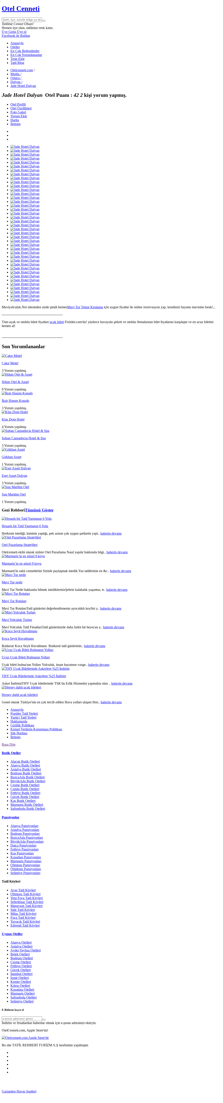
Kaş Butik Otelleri (22, 801)
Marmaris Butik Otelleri (26, 804)
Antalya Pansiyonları (24, 830)
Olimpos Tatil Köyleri (25, 894)
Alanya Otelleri (21, 942)
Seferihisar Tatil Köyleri (26, 902)
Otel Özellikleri (21, 108)
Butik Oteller (11, 753)
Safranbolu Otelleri (23, 997)
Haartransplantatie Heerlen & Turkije (111, 1091)
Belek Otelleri (20, 954)
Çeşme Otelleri (20, 962)
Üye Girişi (9, 32)
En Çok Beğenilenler (24, 51)
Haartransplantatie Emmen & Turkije (55, 1099)
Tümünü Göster (39, 510)
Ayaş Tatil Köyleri (23, 890)
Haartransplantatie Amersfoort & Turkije (55, 1095)
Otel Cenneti (21, 8)
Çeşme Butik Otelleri (24, 785)
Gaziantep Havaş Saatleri (19, 1091)
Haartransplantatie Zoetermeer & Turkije (110, 1095)
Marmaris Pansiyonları (25, 861)
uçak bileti (57, 322)
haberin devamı (111, 533)
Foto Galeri (18, 112)
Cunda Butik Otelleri (24, 789)
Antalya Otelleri (21, 946)
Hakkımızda (18, 721)
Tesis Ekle (17, 59)
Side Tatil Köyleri (22, 910)
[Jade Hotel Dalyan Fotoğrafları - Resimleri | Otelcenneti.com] (24, 146)
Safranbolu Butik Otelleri (27, 808)
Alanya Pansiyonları (24, 826)
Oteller (15, 47)
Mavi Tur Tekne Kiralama (85, 307)
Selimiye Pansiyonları (25, 873)
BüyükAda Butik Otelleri (27, 781)
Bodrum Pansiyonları (25, 833)
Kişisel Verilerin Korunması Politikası (36, 729)
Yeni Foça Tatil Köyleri (26, 898)
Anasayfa (17, 43)
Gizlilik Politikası (22, 725)
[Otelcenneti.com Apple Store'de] (25, 1038)
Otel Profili (18, 104)
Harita (14, 120)
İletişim (15, 124)
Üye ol (21, 32)
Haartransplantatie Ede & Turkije (103, 1099)
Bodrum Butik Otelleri (25, 773)
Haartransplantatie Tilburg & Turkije (61, 1091)
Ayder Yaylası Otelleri (25, 950)
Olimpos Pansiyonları (25, 865)
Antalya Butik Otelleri (25, 769)
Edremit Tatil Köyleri (25, 925)
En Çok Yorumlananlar (26, 55)
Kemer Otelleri (20, 982)
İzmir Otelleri (19, 978)
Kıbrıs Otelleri (20, 985)
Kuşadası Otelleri (22, 989)
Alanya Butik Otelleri (25, 765)
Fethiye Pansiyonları (24, 849)
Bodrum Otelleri (21, 958)
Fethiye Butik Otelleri (25, 793)
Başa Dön (8, 744)
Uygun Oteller (12, 934)
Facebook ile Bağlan (16, 36)
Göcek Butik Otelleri (24, 797)
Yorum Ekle (18, 116)
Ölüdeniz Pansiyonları (25, 869)
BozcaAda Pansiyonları (26, 837)
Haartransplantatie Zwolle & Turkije (163, 1095)
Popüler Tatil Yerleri (24, 713)
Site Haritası (18, 733)
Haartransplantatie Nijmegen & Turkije (163, 1091)
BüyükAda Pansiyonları (27, 841)
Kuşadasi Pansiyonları (25, 857)
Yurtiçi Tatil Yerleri (23, 717)
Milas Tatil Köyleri (23, 913)
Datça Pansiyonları (23, 845)
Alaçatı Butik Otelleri (25, 761)
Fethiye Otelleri (21, 966)
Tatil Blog (17, 63)
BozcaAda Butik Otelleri (27, 777)
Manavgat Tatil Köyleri (26, 906)
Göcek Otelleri (20, 970)
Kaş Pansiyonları (22, 853)
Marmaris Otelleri (22, 993)
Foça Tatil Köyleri (22, 917)
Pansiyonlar (10, 817)
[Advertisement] (34, 1083)
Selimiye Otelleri (22, 1001)
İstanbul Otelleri (21, 974)
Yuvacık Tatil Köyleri (25, 921)
